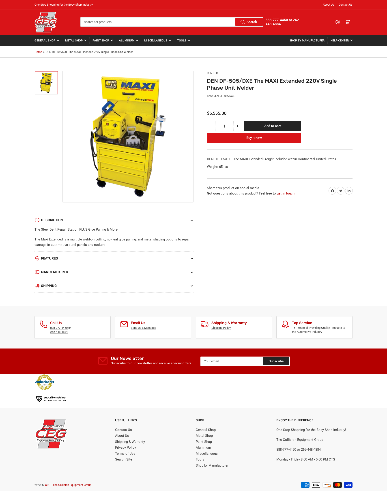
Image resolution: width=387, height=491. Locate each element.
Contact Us (346, 4)
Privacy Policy (125, 448)
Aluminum (126, 40)
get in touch (286, 193)
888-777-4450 (59, 327)
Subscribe (276, 361)
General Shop (44, 40)
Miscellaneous (155, 40)
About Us (328, 4)
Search (252, 22)
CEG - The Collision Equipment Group (68, 485)
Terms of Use (125, 454)
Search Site (123, 459)
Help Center (340, 40)
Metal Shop (74, 40)
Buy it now (254, 138)
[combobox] (171, 22)
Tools (181, 40)
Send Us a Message (143, 327)
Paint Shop (100, 40)
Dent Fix (213, 73)
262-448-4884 (59, 331)
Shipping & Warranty (130, 442)
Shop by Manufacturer (307, 40)
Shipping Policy (221, 327)
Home (38, 52)
